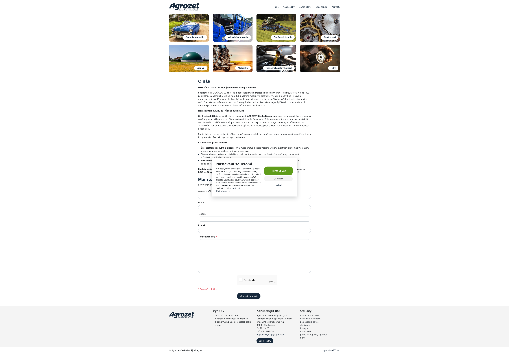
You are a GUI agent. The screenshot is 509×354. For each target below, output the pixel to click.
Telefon (202, 214)
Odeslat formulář (248, 296)
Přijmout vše (278, 170)
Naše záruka (321, 7)
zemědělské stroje (309, 321)
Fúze (276, 7)
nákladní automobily (310, 318)
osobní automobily (309, 315)
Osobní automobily (195, 37)
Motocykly (243, 68)
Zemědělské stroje (283, 37)
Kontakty (336, 7)
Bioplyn (201, 68)
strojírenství (306, 325)
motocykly (305, 331)
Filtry (333, 68)
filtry (302, 337)
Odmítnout (278, 179)
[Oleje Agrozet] (184, 7)
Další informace (223, 191)
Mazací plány (305, 7)
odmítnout (235, 188)
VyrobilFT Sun (331, 350)
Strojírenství (330, 37)
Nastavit (278, 185)
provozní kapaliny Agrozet (313, 334)
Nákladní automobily (238, 37)
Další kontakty (265, 341)
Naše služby (289, 7)
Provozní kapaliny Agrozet (279, 68)
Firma (201, 202)
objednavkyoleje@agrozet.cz (271, 334)
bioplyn (304, 328)
